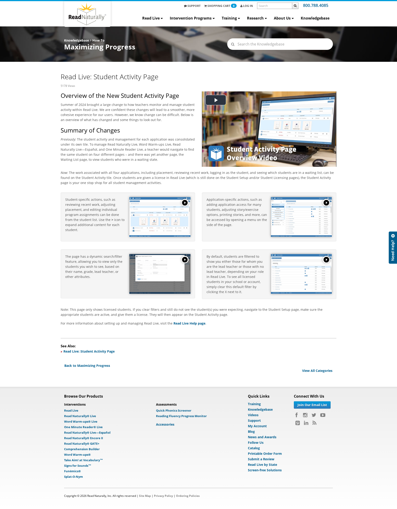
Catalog (254, 448)
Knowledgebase (315, 18)
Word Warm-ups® (77, 454)
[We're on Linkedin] (306, 423)
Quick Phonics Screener (173, 410)
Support (194, 6)
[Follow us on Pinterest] (297, 423)
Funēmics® (72, 471)
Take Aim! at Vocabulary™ (83, 460)
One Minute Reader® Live (83, 427)
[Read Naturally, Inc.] (87, 14)
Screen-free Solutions (265, 470)
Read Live (151, 18)
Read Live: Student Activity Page (89, 351)
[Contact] (393, 248)
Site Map (145, 496)
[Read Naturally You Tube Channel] (322, 415)
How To (98, 40)
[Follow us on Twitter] (314, 415)
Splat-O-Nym (73, 477)
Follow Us (256, 442)
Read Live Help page (189, 323)
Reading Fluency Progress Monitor (181, 416)
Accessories (165, 424)
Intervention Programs (191, 18)
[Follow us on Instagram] (305, 415)
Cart (221, 6)
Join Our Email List (312, 405)
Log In (247, 6)
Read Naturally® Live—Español (87, 432)
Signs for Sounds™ (77, 466)
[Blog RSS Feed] (314, 423)
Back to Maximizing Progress (87, 365)
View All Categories (317, 370)
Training (229, 18)
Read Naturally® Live (80, 416)
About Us (282, 18)
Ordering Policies (188, 496)
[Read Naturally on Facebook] (297, 415)
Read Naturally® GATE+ (81, 443)
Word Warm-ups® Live (80, 421)
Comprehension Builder (82, 449)
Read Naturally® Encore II (83, 438)
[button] (185, 202)
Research (255, 18)
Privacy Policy (163, 496)
